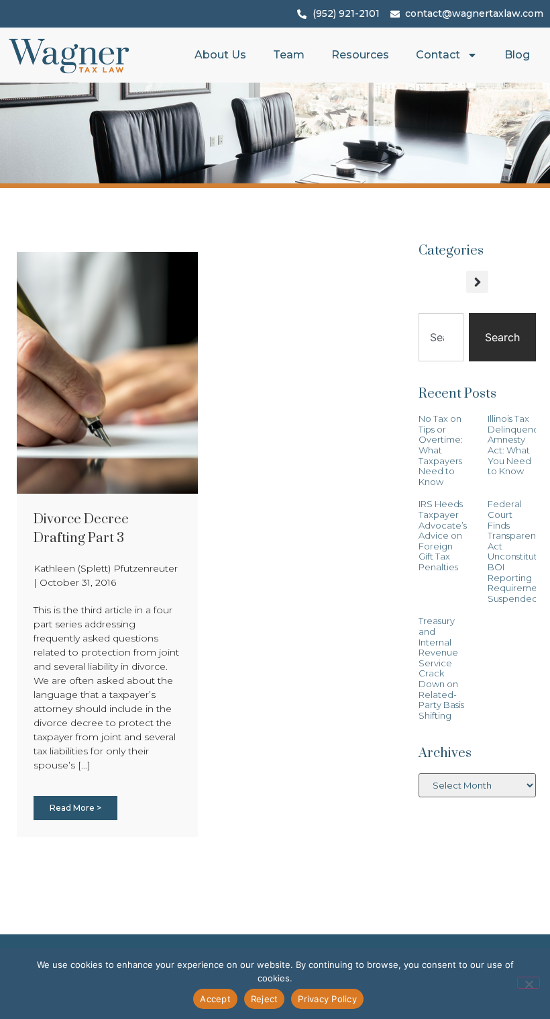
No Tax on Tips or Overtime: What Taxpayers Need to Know (441, 450)
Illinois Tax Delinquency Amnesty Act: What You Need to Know (515, 444)
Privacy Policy (327, 998)
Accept (215, 998)
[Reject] (528, 983)
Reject (264, 998)
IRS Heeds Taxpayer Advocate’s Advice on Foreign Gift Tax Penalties (443, 535)
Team (289, 54)
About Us (220, 54)
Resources (360, 54)
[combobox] (441, 337)
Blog (517, 54)
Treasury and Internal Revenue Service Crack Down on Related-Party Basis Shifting (441, 667)
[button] (477, 282)
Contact (438, 54)
